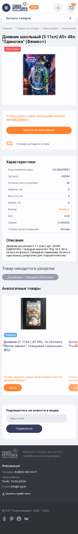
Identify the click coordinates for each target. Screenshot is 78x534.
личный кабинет (17, 119)
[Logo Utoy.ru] (25, 6)
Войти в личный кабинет (39, 130)
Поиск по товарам (65, 4)
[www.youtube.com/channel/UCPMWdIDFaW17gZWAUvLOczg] (19, 519)
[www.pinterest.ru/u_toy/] (4, 519)
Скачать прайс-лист (18, 493)
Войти (13, 387)
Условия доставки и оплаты (33, 143)
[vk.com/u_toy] (26, 519)
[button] (3, 345)
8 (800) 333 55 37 (26, 472)
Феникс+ (64, 209)
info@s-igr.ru (18, 486)
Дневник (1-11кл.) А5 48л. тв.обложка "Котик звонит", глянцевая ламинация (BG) (33, 346)
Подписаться (24, 428)
